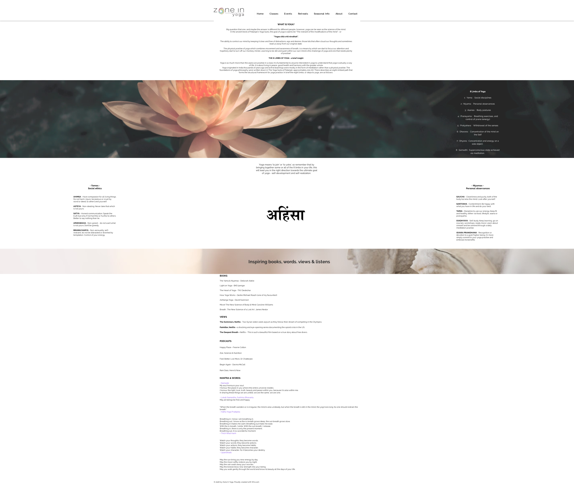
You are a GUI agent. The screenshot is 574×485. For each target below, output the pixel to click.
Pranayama (466, 116)
